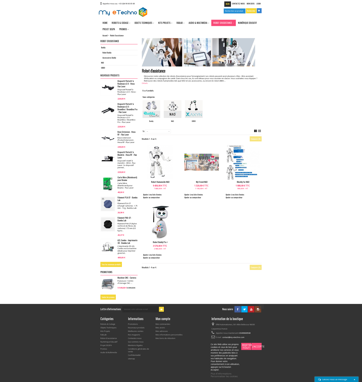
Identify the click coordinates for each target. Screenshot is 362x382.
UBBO (103, 67)
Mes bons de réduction (165, 338)
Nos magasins (134, 334)
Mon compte (163, 318)
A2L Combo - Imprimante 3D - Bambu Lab (127, 241)
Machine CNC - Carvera (127, 277)
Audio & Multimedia (198, 23)
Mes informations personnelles (169, 334)
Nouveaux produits (109, 75)
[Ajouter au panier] (156, 162)
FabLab (179, 23)
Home (105, 23)
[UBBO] (194, 109)
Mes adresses (162, 331)
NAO (102, 62)
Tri (144, 131)
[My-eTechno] (123, 12)
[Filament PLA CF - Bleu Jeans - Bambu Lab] (107, 204)
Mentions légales (135, 345)
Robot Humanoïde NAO (160, 181)
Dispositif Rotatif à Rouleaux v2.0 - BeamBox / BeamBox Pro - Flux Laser (127, 107)
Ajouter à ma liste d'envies (152, 194)
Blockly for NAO (243, 181)
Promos (123, 29)
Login (259, 3)
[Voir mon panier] (259, 10)
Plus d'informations (221, 373)
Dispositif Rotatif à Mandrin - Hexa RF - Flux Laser (127, 154)
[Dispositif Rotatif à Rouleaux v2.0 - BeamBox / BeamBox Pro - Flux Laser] (107, 110)
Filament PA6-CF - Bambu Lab (125, 219)
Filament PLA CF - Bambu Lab (127, 199)
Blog (228, 3)
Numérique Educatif (247, 23)
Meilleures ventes (135, 331)
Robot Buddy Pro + (160, 242)
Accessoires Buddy (109, 57)
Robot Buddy (107, 52)
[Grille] (255, 131)
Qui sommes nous (136, 341)
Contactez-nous (238, 3)
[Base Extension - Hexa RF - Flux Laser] (107, 138)
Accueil (105, 35)
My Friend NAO (201, 181)
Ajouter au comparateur (151, 197)
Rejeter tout (246, 346)
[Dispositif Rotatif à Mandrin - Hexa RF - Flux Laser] (107, 158)
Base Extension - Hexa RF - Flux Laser (126, 133)
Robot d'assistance (222, 23)
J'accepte (257, 346)
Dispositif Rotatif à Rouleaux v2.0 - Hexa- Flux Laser (126, 83)
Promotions (106, 272)
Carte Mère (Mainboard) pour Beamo (127, 179)
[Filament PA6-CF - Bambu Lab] (107, 224)
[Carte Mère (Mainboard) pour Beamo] (107, 183)
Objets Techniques (143, 23)
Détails (145, 83)
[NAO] (172, 109)
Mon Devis (251, 3)
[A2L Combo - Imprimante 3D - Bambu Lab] (107, 246)
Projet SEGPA (109, 29)
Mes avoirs (160, 327)
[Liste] (259, 131)
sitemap (131, 358)
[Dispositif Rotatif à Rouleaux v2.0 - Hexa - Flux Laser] (107, 87)
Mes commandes (163, 324)
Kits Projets (164, 23)
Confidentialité (134, 355)
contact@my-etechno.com (233, 337)
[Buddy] (151, 109)
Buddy (103, 47)
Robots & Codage (120, 23)
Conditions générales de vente (138, 350)
